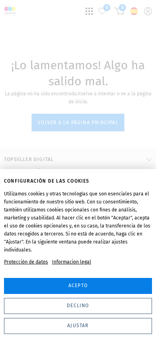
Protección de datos (26, 262)
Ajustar (77, 325)
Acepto (78, 285)
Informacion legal (71, 262)
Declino (78, 305)
